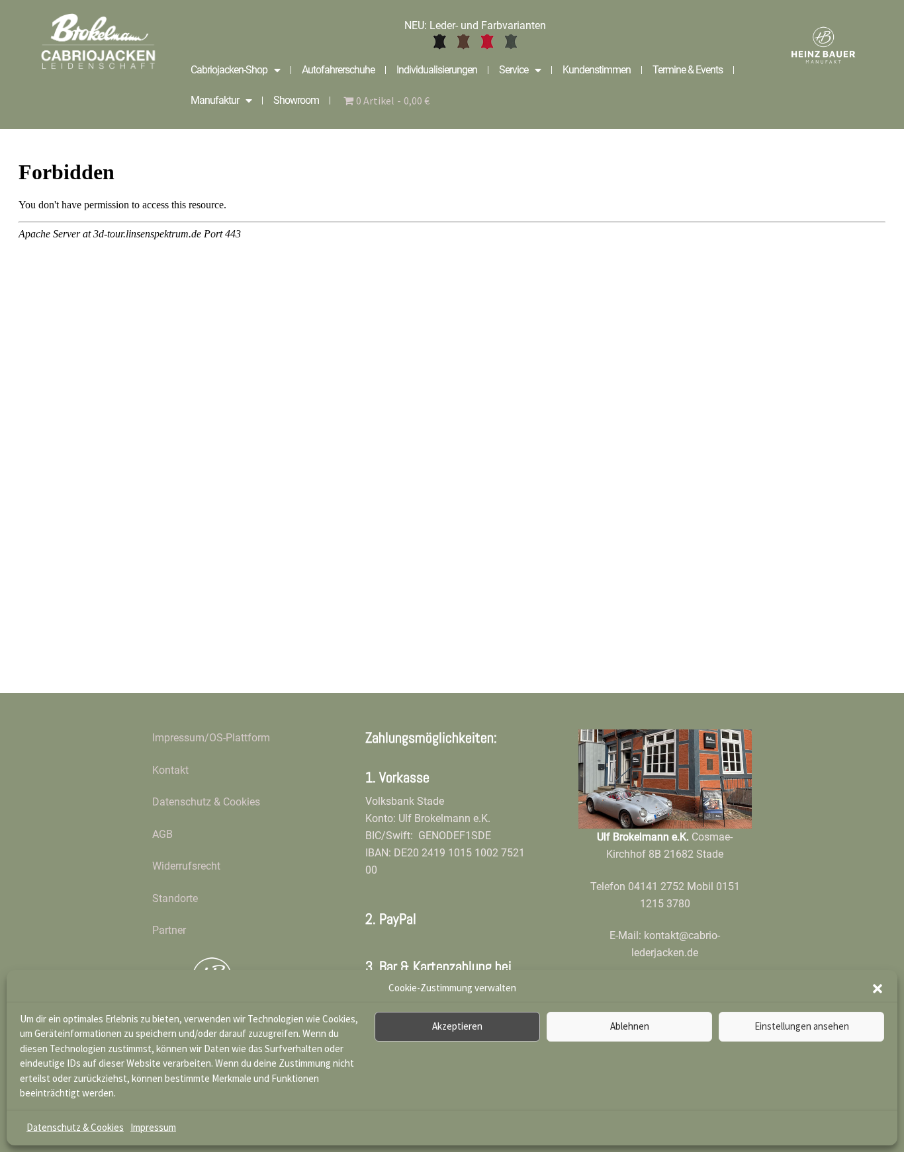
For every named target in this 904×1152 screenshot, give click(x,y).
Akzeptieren (457, 1026)
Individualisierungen (436, 69)
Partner (169, 930)
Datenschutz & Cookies (75, 1127)
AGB (162, 834)
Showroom (296, 100)
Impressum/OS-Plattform (211, 737)
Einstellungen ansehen (801, 1026)
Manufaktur (215, 100)
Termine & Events (688, 69)
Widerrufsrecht (186, 866)
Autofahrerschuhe (338, 69)
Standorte (175, 898)
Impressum (153, 1127)
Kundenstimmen (597, 69)
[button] (877, 988)
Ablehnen (629, 1026)
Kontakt (170, 770)
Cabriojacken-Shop (229, 69)
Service (513, 69)
